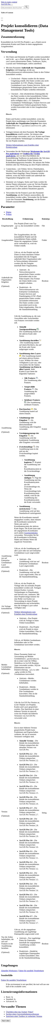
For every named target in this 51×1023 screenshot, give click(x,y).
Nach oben (6, 1021)
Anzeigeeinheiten (31, 533)
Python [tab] (9, 214)
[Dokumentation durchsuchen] (26, 7)
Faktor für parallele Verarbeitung (31, 971)
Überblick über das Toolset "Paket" (20, 1012)
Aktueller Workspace (9, 971)
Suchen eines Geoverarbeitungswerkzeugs (22, 1014)
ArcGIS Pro (6, 4)
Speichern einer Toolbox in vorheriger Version (24, 1016)
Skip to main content (9, 2)
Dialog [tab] (8, 212)
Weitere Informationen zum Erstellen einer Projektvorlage (25, 613)
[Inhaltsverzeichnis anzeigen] (2, 20)
